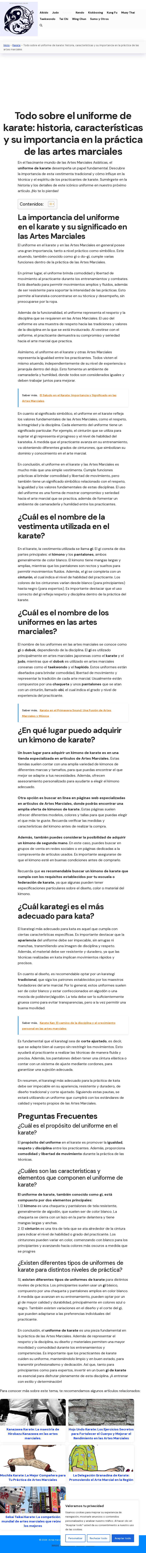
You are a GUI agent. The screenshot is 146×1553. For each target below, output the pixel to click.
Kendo (80, 12)
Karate (67, 12)
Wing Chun (79, 19)
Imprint (55, 1545)
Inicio (7, 45)
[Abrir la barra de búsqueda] (41, 25)
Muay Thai (128, 12)
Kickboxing (95, 12)
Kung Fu (112, 12)
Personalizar (75, 1538)
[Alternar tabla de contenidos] (49, 204)
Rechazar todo (98, 1538)
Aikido (44, 12)
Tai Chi (63, 19)
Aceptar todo (123, 1538)
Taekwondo (47, 19)
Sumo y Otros (99, 19)
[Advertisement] (73, 82)
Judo (55, 12)
